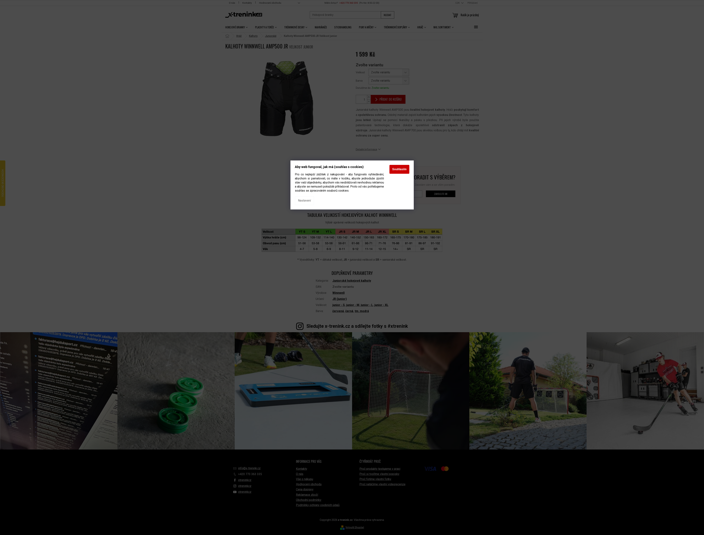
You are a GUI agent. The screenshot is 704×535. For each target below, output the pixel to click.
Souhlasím (399, 169)
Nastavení (304, 200)
